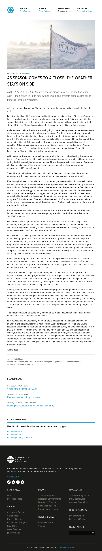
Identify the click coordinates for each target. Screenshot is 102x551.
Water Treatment (15, 529)
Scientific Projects (46, 495)
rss (22, 482)
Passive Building (15, 519)
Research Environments (49, 499)
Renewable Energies (17, 522)
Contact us (12, 477)
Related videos (14, 434)
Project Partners (76, 516)
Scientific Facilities (47, 506)
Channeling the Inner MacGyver (22, 389)
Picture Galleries (46, 522)
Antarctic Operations (78, 502)
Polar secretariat (77, 499)
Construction (13, 516)
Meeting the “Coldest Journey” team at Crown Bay (30, 406)
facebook (18, 482)
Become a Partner (77, 519)
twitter (9, 482)
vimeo (13, 482)
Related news (13, 431)
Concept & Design (15, 512)
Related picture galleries (18, 437)
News (27, 73)
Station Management (79, 495)
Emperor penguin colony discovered (24, 397)
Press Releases (14, 499)
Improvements (13, 533)
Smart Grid (12, 526)
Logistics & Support (47, 502)
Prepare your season (48, 509)
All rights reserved (67, 547)
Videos (41, 526)
